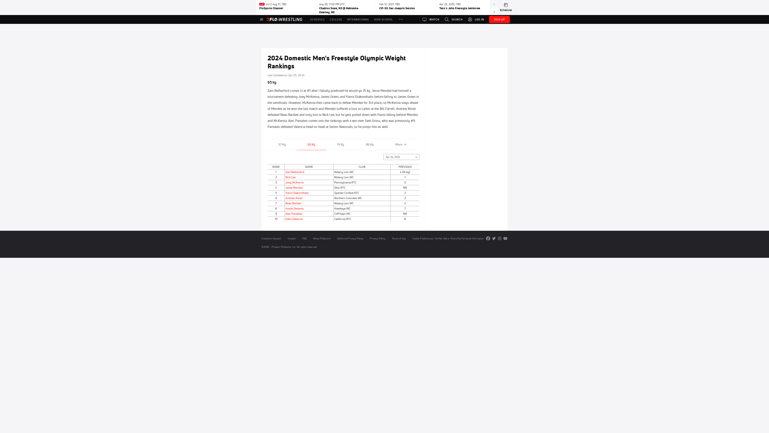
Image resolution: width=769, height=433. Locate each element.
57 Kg (282, 144)
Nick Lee (290, 177)
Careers (292, 238)
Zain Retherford (294, 172)
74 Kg (340, 144)
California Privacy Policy (350, 238)
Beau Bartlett (293, 203)
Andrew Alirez (294, 198)
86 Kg (369, 144)
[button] (401, 19)
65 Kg (311, 144)
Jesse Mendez (294, 187)
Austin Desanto (294, 208)
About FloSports (321, 238)
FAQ (304, 238)
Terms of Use (399, 238)
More (398, 144)
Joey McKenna (294, 182)
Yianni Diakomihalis (297, 193)
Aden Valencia (294, 219)
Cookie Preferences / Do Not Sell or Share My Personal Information (448, 238)
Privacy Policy (377, 238)
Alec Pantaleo (293, 213)
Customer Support (271, 238)
